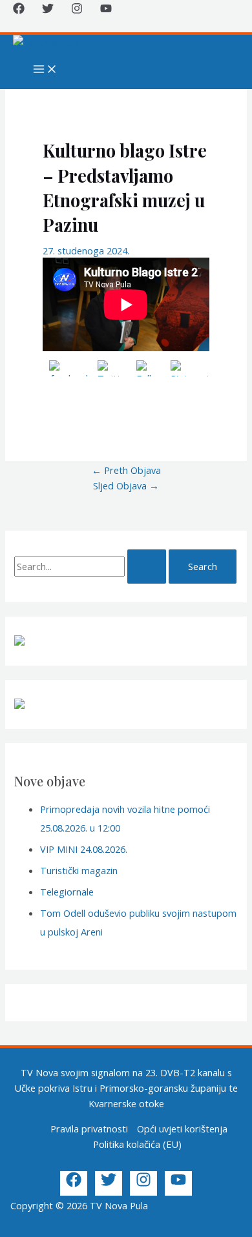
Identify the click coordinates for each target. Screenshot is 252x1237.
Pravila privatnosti (89, 1128)
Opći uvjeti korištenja (182, 1128)
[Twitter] (48, 10)
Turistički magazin (79, 870)
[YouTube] (106, 10)
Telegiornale (67, 891)
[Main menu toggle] (45, 69)
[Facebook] (19, 10)
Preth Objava (126, 470)
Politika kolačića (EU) (137, 1144)
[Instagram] (77, 10)
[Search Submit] (146, 566)
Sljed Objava (126, 485)
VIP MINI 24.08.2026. (83, 849)
